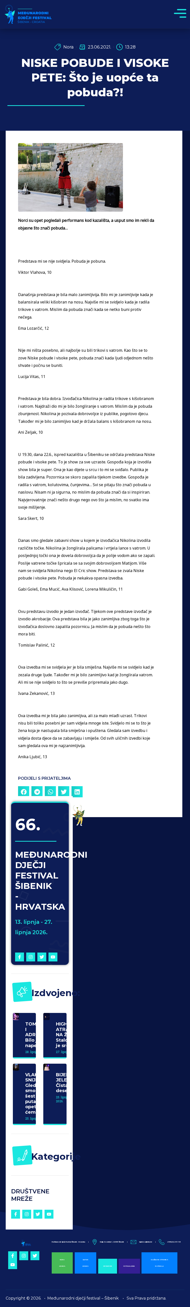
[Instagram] (30, 957)
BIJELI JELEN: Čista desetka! (66, 1083)
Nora (68, 47)
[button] (23, 791)
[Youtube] (52, 957)
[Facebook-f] (19, 957)
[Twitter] (41, 957)
